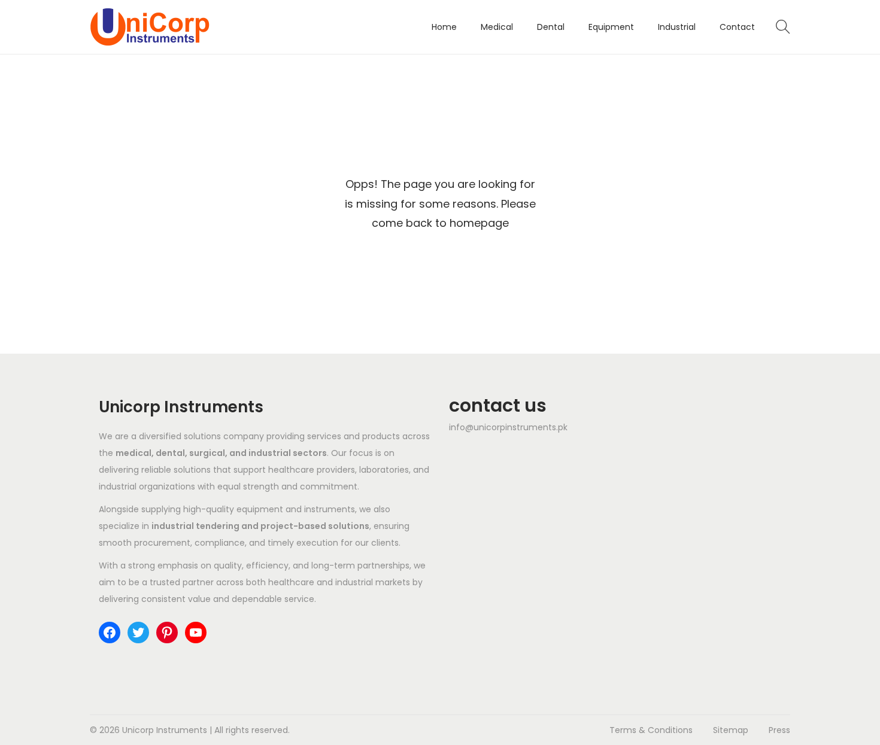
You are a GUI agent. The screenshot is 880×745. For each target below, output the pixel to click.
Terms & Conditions (651, 730)
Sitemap (730, 730)
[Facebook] (109, 632)
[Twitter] (138, 632)
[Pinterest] (167, 632)
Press (779, 730)
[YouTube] (196, 632)
